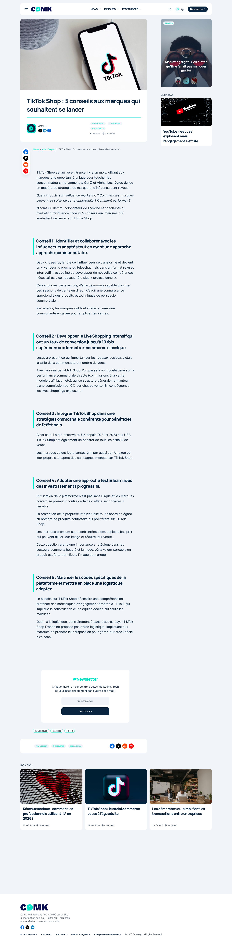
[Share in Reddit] (26, 164)
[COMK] (31, 128)
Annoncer (61, 934)
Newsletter (196, 9)
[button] (26, 9)
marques (56, 730)
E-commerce (115, 124)
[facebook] (49, 130)
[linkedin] (44, 130)
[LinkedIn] (32, 927)
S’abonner (45, 934)
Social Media (98, 128)
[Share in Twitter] (26, 158)
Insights (169, 23)
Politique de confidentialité (106, 934)
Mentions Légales (79, 934)
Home (36, 149)
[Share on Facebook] (26, 152)
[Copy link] (26, 171)
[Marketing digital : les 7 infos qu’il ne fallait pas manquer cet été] (186, 53)
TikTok (69, 730)
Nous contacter (27, 934)
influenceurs (41, 730)
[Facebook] (22, 927)
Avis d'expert (98, 124)
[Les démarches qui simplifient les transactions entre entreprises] (181, 786)
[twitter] (40, 130)
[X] (27, 927)
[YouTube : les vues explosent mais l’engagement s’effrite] (186, 112)
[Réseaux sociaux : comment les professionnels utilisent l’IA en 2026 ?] (51, 786)
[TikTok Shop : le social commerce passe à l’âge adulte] (116, 786)
